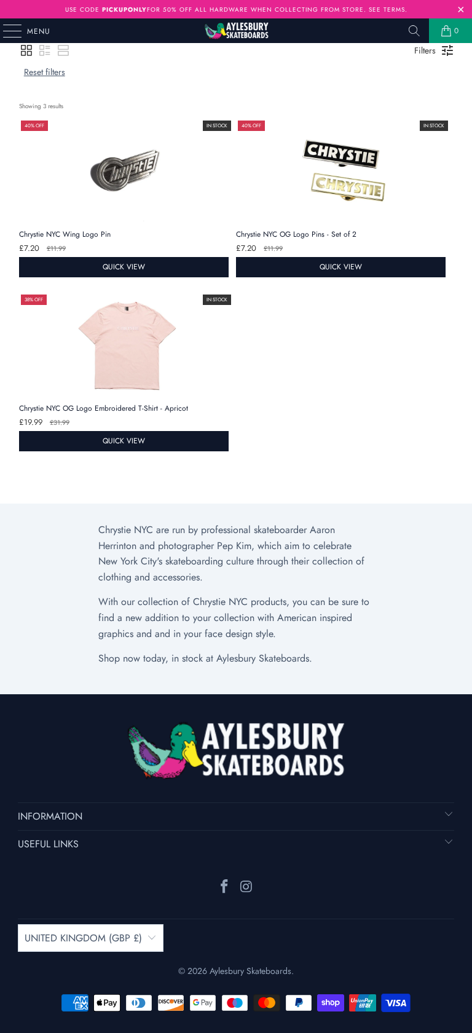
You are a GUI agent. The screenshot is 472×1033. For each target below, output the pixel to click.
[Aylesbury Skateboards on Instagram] (246, 887)
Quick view (124, 266)
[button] (26, 50)
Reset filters (44, 72)
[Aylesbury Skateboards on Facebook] (224, 887)
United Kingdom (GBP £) (83, 938)
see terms (387, 9)
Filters (425, 50)
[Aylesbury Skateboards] (236, 30)
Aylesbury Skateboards (250, 971)
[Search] (414, 30)
